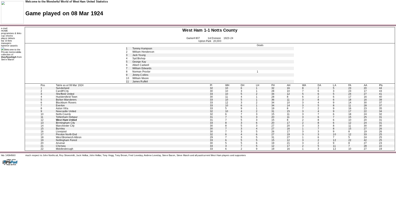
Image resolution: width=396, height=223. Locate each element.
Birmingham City (65, 122)
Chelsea (61, 146)
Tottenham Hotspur (67, 117)
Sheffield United (65, 94)
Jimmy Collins (140, 75)
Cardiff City (62, 91)
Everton (60, 105)
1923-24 (228, 38)
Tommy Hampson (142, 48)
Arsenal (60, 143)
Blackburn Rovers (66, 102)
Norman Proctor (141, 71)
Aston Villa (62, 108)
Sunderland (62, 88)
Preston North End (66, 134)
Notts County (224, 30)
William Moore (140, 78)
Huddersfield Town (66, 96)
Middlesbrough (64, 148)
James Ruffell (140, 81)
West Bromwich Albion (68, 137)
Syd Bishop (138, 58)
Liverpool (61, 131)
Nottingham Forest (66, 140)
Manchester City (65, 125)
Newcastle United (66, 111)
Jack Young (139, 55)
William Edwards (142, 68)
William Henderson (143, 51)
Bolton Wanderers (66, 99)
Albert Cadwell (140, 65)
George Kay (139, 61)
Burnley (60, 128)
